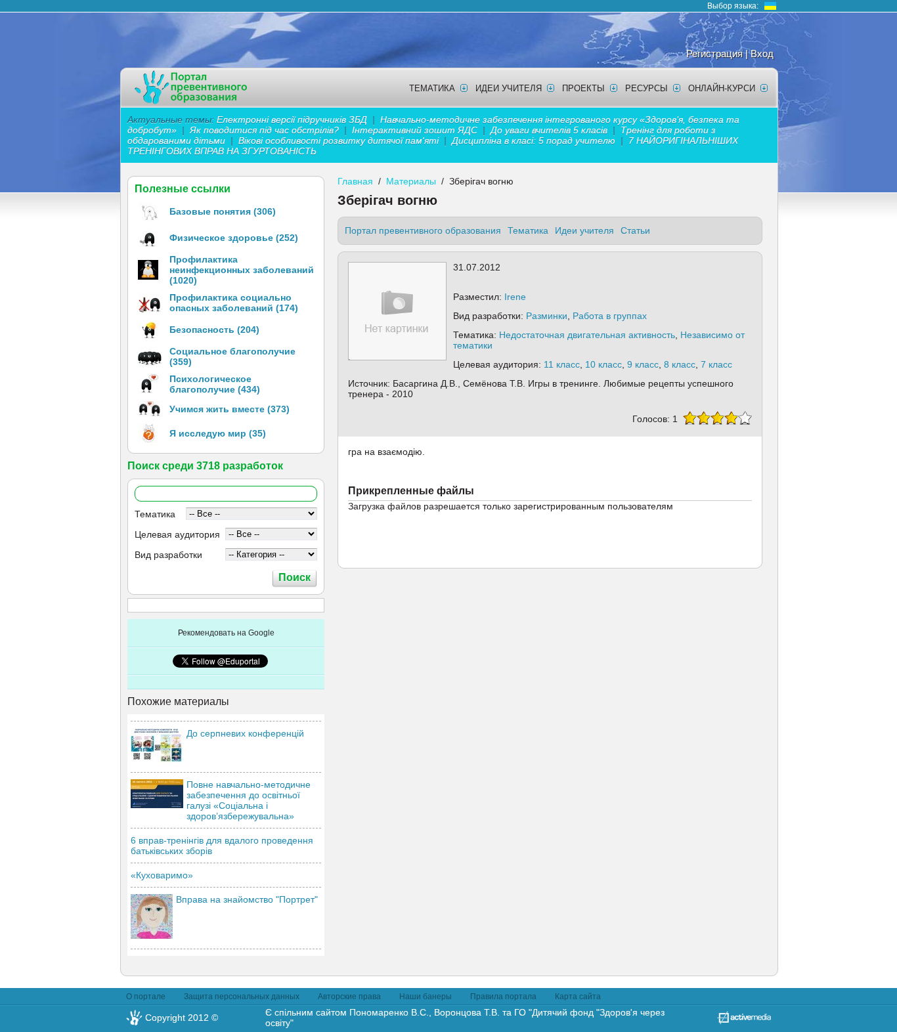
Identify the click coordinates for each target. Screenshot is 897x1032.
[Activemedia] (744, 1021)
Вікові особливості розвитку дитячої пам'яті (338, 140)
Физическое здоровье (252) (233, 237)
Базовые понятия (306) (222, 211)
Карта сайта (578, 996)
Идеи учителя (508, 88)
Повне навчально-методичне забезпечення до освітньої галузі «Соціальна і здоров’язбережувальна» (248, 800)
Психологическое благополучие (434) (214, 384)
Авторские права (349, 996)
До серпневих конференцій (245, 733)
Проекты (583, 88)
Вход (762, 53)
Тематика (432, 88)
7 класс (716, 364)
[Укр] (770, 6)
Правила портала (503, 996)
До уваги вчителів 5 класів (550, 130)
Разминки (546, 316)
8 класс (679, 364)
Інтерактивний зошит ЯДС (414, 130)
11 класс (562, 364)
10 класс (603, 364)
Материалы (411, 181)
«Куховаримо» (162, 875)
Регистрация (714, 53)
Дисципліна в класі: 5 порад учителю (533, 140)
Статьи (635, 230)
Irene (515, 296)
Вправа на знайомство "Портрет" (247, 899)
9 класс (643, 364)
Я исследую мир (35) (217, 433)
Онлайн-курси (721, 88)
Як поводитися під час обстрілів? (264, 130)
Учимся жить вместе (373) (229, 409)
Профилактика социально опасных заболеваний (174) (233, 302)
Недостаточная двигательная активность (587, 335)
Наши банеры (425, 996)
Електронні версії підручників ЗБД (292, 119)
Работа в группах (610, 316)
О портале (145, 996)
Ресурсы (646, 88)
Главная (355, 181)
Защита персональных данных (241, 996)
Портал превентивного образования (423, 230)
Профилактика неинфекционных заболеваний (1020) (241, 270)
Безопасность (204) (214, 329)
